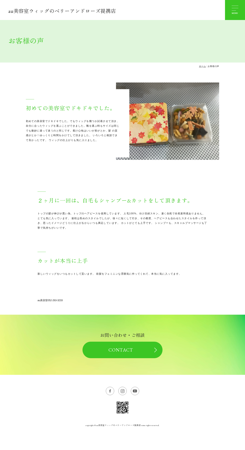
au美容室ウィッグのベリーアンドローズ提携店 (62, 11)
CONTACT (120, 350)
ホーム (202, 66)
